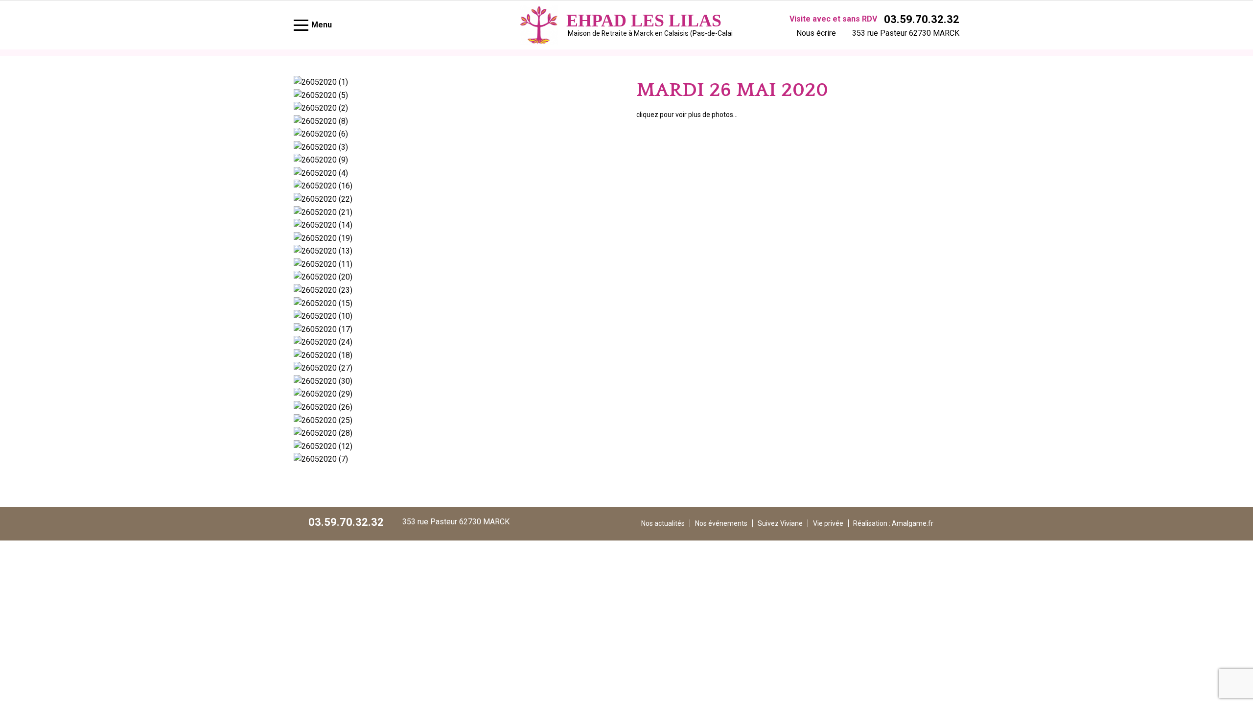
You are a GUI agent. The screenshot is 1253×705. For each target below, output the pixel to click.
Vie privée (828, 523)
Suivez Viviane (780, 523)
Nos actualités (663, 523)
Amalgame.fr (912, 523)
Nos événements (721, 523)
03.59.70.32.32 (921, 19)
